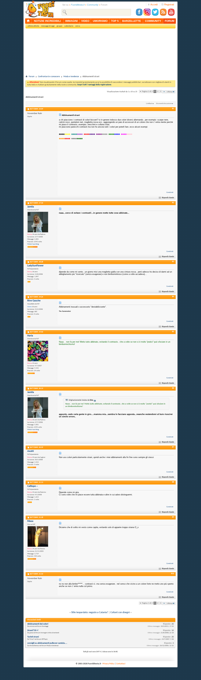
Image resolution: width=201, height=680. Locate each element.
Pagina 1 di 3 (147, 91)
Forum (31, 76)
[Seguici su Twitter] (155, 15)
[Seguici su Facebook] (139, 15)
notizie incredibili (47, 20)
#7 (173, 447)
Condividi (169, 192)
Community (92, 4)
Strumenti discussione (164, 103)
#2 (173, 203)
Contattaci (120, 664)
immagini (71, 20)
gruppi (59, 26)
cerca (77, 26)
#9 (173, 517)
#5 (173, 332)
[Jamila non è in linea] (37, 222)
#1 (173, 109)
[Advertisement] (100, 53)
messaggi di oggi (47, 26)
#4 (173, 297)
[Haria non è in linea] (37, 351)
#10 (172, 574)
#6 (173, 388)
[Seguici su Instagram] (147, 15)
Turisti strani (33, 637)
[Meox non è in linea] (37, 536)
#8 (173, 482)
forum (169, 20)
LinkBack (149, 103)
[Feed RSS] (163, 15)
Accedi (154, 4)
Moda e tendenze (71, 76)
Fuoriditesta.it (77, 4)
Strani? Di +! (32, 630)
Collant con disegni (120, 612)
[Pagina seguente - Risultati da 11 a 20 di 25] (164, 91)
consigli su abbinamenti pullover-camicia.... (47, 643)
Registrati (169, 4)
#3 (173, 262)
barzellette (131, 20)
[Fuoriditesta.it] (40, 8)
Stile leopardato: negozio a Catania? (89, 612)
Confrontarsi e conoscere (49, 76)
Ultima (169, 92)
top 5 (115, 20)
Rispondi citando (168, 198)
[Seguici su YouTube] (171, 15)
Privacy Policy (108, 664)
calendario (68, 26)
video (85, 20)
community (153, 20)
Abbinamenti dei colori (37, 624)
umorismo (100, 20)
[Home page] (28, 21)
